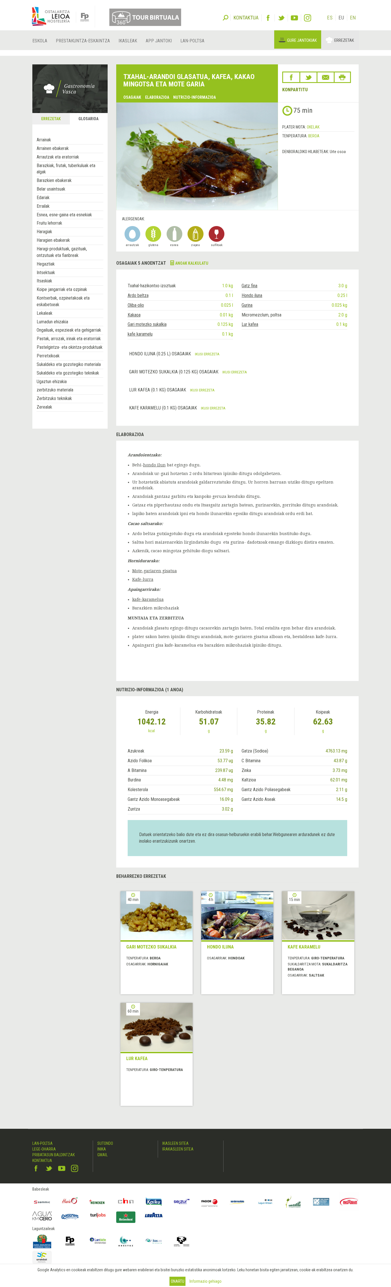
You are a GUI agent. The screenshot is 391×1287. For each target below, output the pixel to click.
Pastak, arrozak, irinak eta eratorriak (69, 338)
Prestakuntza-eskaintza (83, 40)
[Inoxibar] (349, 1201)
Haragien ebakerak (53, 240)
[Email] (325, 77)
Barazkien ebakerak (54, 180)
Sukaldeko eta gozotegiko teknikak (68, 373)
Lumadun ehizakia (52, 321)
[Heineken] (98, 1201)
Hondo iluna (252, 295)
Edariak (43, 197)
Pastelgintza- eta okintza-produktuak (69, 347)
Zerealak (44, 407)
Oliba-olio (136, 305)
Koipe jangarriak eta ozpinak (62, 289)
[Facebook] (268, 17)
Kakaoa (134, 315)
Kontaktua (42, 1160)
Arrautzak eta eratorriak (58, 157)
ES (330, 18)
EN (353, 18)
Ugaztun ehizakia (52, 381)
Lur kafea (250, 324)
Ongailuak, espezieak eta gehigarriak (69, 330)
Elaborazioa (157, 97)
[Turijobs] (98, 1215)
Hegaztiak (46, 264)
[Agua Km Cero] (42, 1215)
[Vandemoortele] (237, 1201)
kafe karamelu (140, 334)
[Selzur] (181, 1201)
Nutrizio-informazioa (194, 97)
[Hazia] (70, 1201)
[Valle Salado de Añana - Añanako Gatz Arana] (321, 1201)
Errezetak (344, 40)
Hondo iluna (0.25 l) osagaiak (160, 354)
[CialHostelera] (126, 1201)
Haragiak (44, 231)
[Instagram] (307, 17)
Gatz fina (249, 285)
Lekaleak (44, 313)
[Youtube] (294, 17)
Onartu (177, 1281)
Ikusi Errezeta (207, 354)
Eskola (39, 40)
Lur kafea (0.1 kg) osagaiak (158, 390)
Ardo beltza (138, 295)
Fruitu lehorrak (49, 223)
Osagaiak (132, 97)
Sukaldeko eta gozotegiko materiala (69, 364)
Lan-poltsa (192, 40)
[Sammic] (42, 1201)
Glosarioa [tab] (88, 118)
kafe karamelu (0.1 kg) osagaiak (163, 408)
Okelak (313, 127)
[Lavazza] (153, 1214)
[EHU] (181, 1241)
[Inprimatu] (342, 77)
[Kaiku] (153, 1201)
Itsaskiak (44, 281)
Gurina (247, 305)
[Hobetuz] (126, 1241)
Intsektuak (46, 272)
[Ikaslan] (153, 1241)
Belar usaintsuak (51, 189)
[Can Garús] (293, 1201)
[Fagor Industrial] (209, 1201)
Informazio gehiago (205, 1281)
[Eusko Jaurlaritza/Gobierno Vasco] (42, 1241)
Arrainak (44, 139)
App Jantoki (159, 40)
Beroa (313, 136)
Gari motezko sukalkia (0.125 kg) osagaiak (174, 372)
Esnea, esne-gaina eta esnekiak (64, 214)
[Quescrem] (70, 1216)
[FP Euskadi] (70, 1241)
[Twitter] (281, 17)
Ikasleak (128, 40)
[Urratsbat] (42, 1257)
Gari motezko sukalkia (147, 324)
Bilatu (225, 17)
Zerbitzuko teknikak (54, 398)
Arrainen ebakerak (53, 148)
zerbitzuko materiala (55, 390)
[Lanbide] (98, 1241)
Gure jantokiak (302, 40)
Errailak (43, 206)
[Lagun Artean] (265, 1201)
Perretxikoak (48, 356)
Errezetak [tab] (51, 118)
